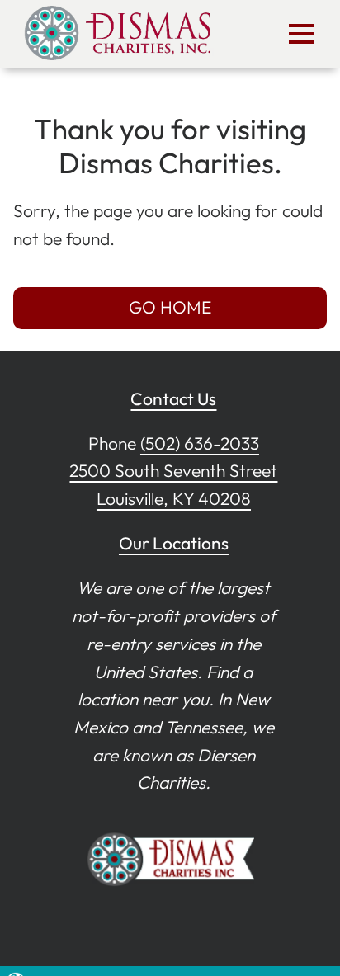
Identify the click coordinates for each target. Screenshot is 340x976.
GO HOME (170, 307)
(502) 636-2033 (199, 443)
